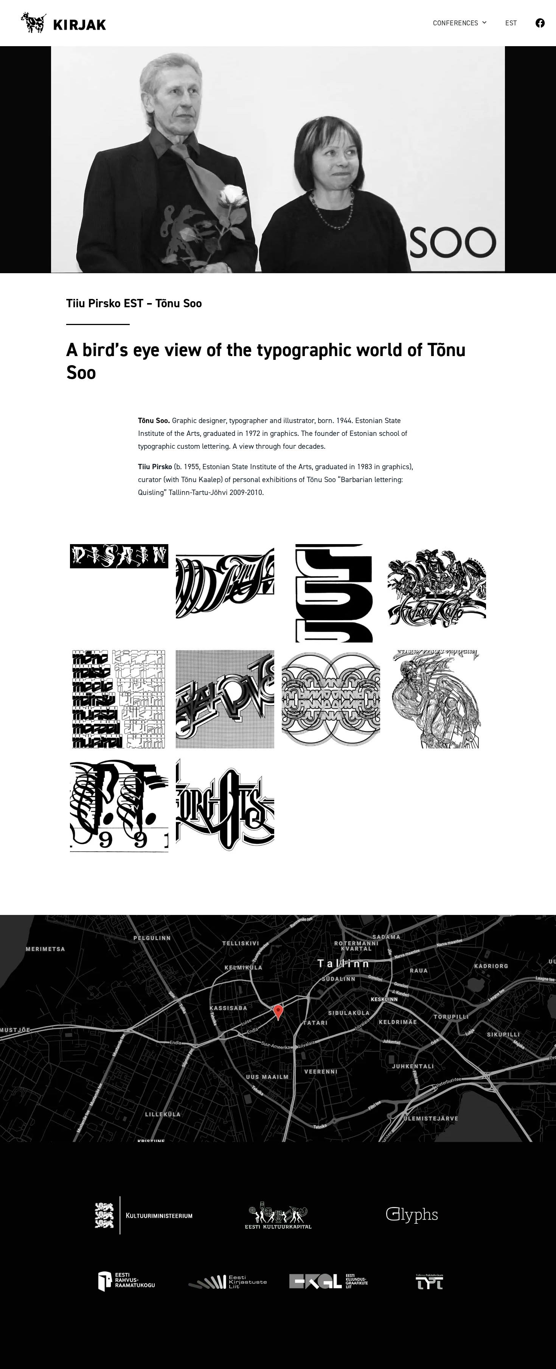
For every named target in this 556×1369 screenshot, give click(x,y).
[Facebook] (540, 23)
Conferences (455, 23)
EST (511, 23)
